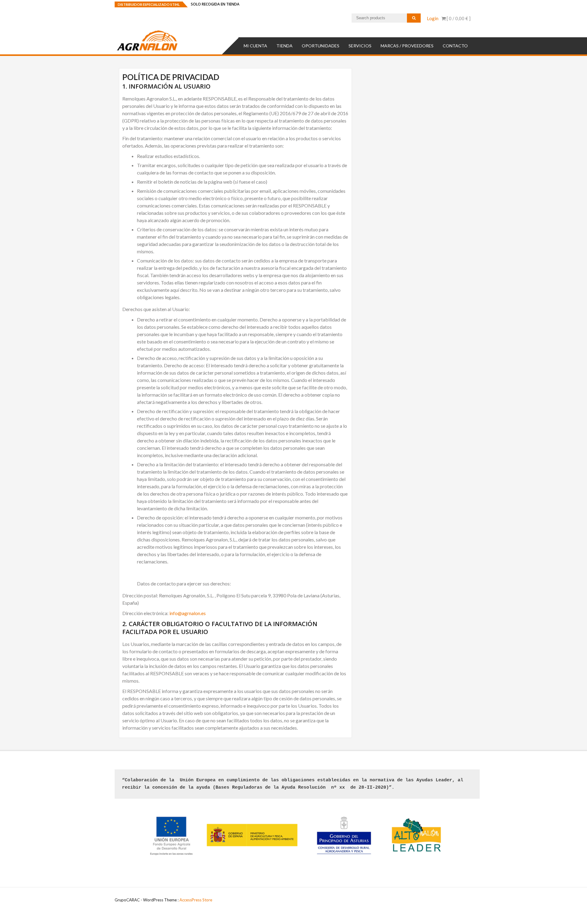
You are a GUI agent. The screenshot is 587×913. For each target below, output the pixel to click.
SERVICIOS (360, 45)
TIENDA (284, 45)
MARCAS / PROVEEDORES (407, 45)
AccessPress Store (195, 899)
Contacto (455, 45)
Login (432, 18)
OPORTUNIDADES (320, 45)
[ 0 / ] (458, 18)
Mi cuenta (255, 45)
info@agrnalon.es (187, 613)
